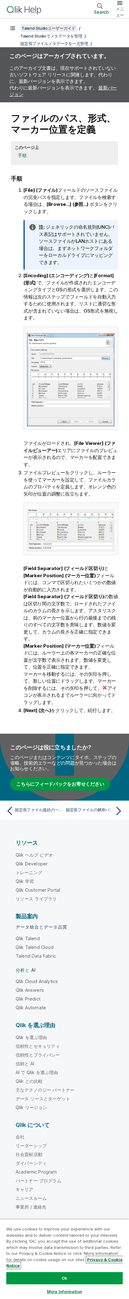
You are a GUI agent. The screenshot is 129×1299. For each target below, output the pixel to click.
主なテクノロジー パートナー (45, 1090)
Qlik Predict (28, 998)
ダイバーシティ (31, 1163)
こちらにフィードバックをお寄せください (60, 784)
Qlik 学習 (25, 881)
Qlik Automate (31, 1007)
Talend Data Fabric (36, 956)
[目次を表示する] (12, 28)
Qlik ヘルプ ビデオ (34, 855)
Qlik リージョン (31, 1107)
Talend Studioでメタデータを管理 (51, 35)
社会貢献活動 (29, 1154)
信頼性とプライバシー (38, 1054)
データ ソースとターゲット (43, 1098)
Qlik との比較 (29, 1081)
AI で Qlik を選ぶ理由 (37, 1072)
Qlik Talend (28, 938)
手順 (22, 155)
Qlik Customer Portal (38, 890)
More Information (64, 1291)
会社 (20, 1136)
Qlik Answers (30, 990)
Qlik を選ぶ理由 (31, 1037)
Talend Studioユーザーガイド (48, 28)
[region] (64, 1259)
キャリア (25, 1189)
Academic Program (36, 1171)
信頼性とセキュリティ (38, 1046)
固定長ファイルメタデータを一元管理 (54, 43)
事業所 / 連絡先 (31, 1207)
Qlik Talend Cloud (35, 947)
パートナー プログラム (38, 1180)
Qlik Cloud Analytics (37, 981)
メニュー (120, 12)
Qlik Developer (32, 863)
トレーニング (29, 872)
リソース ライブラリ (36, 898)
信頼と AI (25, 1063)
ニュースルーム (31, 1198)
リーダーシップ (31, 1145)
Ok (64, 1278)
